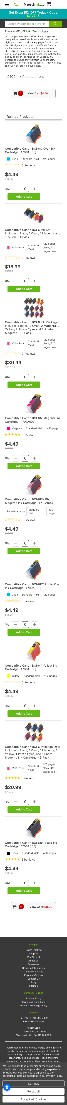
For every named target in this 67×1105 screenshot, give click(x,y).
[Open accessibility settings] (7, 1087)
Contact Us (34, 978)
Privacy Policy (33, 998)
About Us (33, 960)
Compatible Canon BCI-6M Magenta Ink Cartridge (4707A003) (33, 419)
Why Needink (34, 957)
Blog (33, 982)
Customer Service (33, 971)
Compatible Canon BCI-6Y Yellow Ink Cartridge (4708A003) (31, 667)
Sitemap (33, 986)
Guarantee (33, 964)
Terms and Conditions (33, 1002)
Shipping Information (33, 968)
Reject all (33, 1091)
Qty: (7, 188)
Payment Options (33, 975)
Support (33, 953)
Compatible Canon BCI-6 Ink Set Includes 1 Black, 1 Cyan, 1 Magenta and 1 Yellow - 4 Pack (32, 233)
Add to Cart (24, 196)
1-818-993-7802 (39, 1018)
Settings (33, 1083)
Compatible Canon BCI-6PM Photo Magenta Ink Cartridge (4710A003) (29, 501)
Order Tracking (34, 950)
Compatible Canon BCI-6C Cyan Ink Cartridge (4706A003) (30, 150)
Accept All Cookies (33, 1099)
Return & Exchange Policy (33, 1005)
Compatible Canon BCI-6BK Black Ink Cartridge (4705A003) (31, 844)
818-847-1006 (36, 1021)
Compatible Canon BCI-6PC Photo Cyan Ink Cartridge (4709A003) (33, 586)
